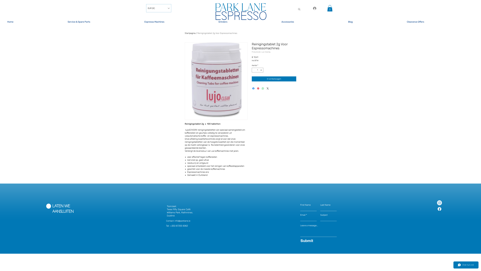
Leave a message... (309, 225)
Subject (324, 215)
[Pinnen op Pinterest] (258, 88)
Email (303, 215)
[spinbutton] (257, 70)
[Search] (299, 9)
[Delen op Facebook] (253, 88)
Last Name (325, 205)
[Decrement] (253, 70)
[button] (158, 8)
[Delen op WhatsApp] (262, 88)
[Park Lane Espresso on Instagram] (439, 202)
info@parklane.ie (182, 221)
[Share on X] (267, 88)
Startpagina (190, 33)
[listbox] (158, 8)
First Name (305, 205)
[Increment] (261, 70)
